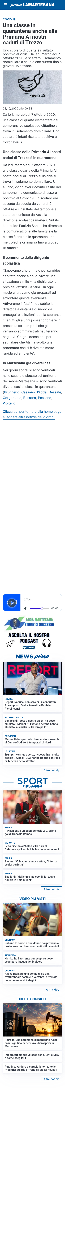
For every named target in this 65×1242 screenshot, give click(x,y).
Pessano (44, 398)
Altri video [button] (52, 989)
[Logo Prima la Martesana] (32, 4)
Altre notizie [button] (51, 770)
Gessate (55, 392)
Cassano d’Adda (34, 392)
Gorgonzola (12, 398)
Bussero (29, 398)
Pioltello (9, 403)
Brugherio (11, 392)
